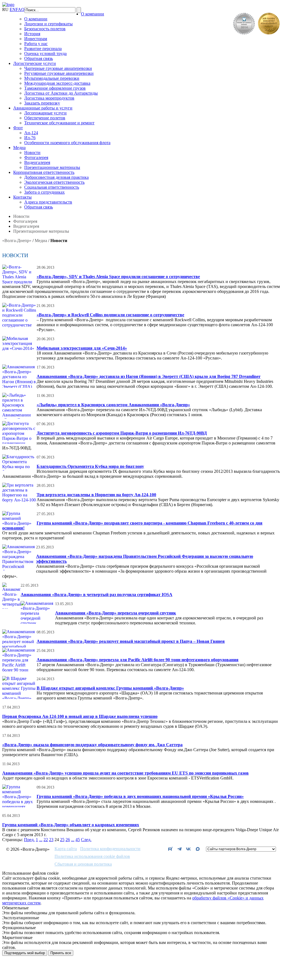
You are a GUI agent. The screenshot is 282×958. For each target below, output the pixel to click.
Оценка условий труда (45, 53)
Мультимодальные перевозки (51, 78)
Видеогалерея (37, 162)
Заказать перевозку (42, 103)
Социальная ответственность (51, 187)
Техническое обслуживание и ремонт (59, 122)
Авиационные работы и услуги (42, 108)
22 (46, 839)
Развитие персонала (43, 48)
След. (86, 839)
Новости (32, 152)
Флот (18, 127)
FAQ (20, 9)
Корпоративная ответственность (43, 172)
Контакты (22, 197)
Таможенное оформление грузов (55, 88)
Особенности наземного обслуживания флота (67, 142)
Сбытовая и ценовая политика (83, 864)
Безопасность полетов (45, 28)
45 (77, 839)
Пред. (29, 839)
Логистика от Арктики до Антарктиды (61, 93)
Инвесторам (35, 38)
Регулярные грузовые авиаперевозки (59, 73)
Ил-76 (30, 137)
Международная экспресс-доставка (57, 83)
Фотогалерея (36, 157)
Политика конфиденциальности (110, 849)
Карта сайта (66, 849)
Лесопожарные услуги (45, 113)
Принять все (60, 953)
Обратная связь (38, 58)
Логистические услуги (34, 63)
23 (51, 839)
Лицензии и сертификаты (48, 23)
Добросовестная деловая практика (56, 177)
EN (13, 9)
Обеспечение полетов (44, 118)
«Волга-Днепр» (16, 240)
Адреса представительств (48, 202)
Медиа (19, 147)
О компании (92, 14)
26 (68, 839)
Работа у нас (36, 43)
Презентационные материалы (52, 167)
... (40, 839)
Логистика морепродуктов (49, 98)
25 (62, 839)
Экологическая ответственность (54, 182)
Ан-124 (31, 132)
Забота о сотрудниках (44, 192)
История (32, 33)
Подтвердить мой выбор (24, 953)
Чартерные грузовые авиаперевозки (58, 68)
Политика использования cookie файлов (92, 856)
